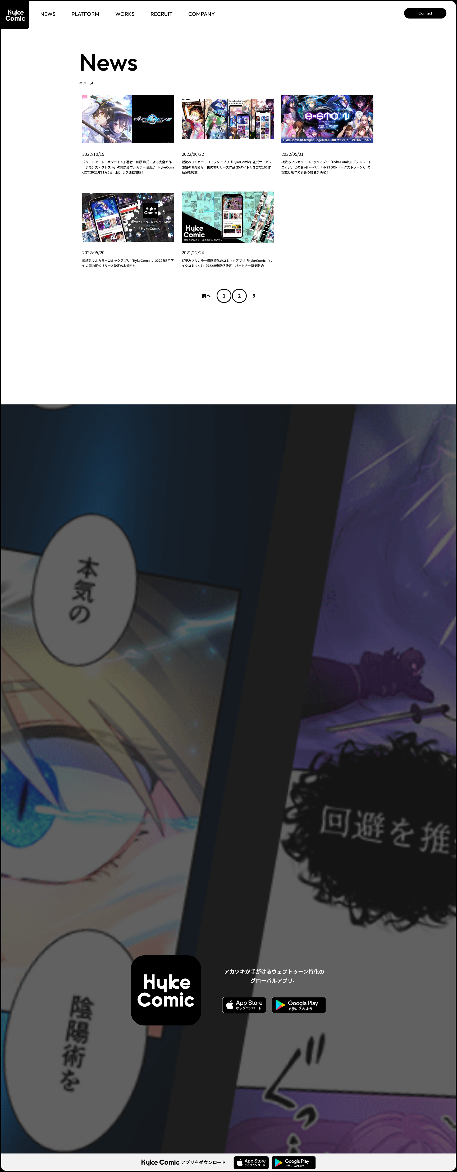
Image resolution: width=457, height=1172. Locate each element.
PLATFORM (85, 14)
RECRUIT (161, 14)
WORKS (125, 14)
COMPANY (201, 14)
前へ (206, 295)
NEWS (48, 14)
